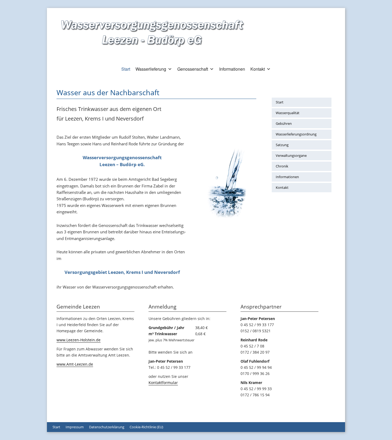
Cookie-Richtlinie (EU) (146, 427)
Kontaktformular (163, 382)
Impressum (75, 427)
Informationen (232, 69)
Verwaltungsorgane (291, 155)
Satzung (282, 144)
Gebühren (284, 123)
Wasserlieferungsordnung (296, 134)
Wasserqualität (287, 112)
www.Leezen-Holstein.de (79, 339)
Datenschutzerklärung (106, 427)
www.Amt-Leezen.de (75, 364)
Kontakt (257, 69)
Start (125, 69)
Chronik (282, 166)
